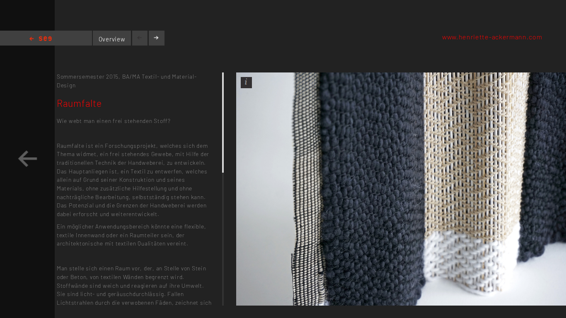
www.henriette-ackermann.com (492, 37)
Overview (112, 39)
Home (40, 39)
